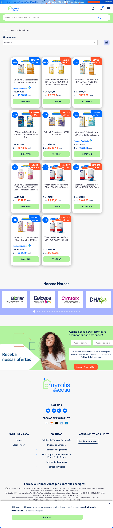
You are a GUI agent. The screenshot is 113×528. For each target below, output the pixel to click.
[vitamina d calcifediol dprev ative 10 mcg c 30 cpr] (26, 120)
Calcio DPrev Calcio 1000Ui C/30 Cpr (56, 133)
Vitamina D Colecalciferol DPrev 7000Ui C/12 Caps (56, 238)
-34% (15, 114)
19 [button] (79, 311)
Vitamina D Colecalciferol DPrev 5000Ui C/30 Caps (87, 185)
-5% (76, 114)
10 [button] (57, 311)
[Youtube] (65, 410)
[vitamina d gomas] (26, 173)
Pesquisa (99, 17)
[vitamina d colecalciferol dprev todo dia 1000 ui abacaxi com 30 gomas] (56, 68)
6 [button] (47, 311)
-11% (45, 62)
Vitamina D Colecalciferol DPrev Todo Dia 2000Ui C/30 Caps (87, 82)
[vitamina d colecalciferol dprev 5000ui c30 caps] (87, 173)
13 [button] (64, 311)
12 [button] (62, 311)
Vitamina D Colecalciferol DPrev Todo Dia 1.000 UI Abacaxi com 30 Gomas (56, 82)
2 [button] (37, 311)
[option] (15, 299)
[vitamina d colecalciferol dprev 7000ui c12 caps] (56, 225)
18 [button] (76, 311)
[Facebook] (48, 410)
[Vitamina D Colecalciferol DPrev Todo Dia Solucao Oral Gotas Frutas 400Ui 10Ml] (87, 120)
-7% (45, 220)
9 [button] (54, 311)
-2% (45, 167)
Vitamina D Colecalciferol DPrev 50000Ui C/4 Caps (56, 185)
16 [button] (71, 311)
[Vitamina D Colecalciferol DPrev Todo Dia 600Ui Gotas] (26, 225)
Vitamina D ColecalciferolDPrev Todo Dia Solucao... (87, 133)
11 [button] (59, 311)
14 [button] (67, 311)
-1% (15, 62)
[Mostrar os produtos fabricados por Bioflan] (14, 299)
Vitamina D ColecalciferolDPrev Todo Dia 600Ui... (26, 238)
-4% (45, 114)
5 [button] (44, 311)
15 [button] (69, 311)
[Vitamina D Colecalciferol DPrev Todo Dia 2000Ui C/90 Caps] (26, 68)
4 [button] (42, 311)
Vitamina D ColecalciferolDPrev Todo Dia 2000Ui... (26, 80)
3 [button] (39, 311)
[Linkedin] (59, 410)
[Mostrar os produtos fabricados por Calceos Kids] (42, 299)
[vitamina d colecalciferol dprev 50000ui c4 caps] (56, 173)
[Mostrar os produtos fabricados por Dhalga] (98, 299)
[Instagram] (54, 410)
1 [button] (34, 311)
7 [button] (49, 311)
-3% (15, 220)
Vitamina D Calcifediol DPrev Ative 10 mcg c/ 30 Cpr (26, 134)
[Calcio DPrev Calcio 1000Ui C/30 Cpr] (56, 120)
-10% (76, 62)
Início (5, 30)
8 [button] (52, 311)
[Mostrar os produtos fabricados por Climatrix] (70, 299)
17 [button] (74, 311)
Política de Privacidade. (91, 357)
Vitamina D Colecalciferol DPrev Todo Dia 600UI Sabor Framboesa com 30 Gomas (26, 187)
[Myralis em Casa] (14, 8)
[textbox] (56, 17)
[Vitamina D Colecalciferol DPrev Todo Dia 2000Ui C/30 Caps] (87, 68)
